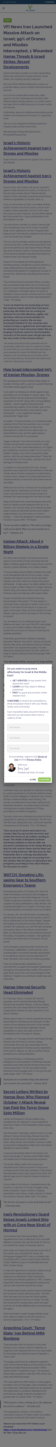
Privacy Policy (34, 759)
